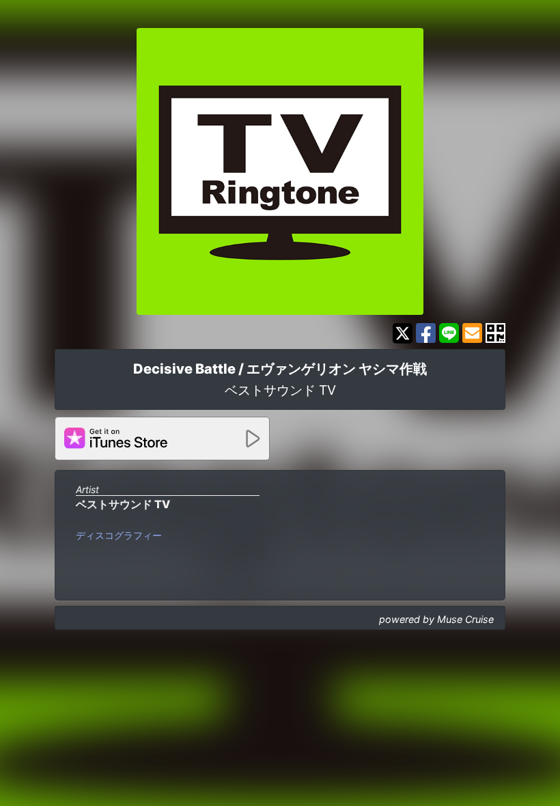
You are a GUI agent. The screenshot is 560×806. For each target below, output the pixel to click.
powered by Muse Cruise (436, 619)
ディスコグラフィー (119, 535)
